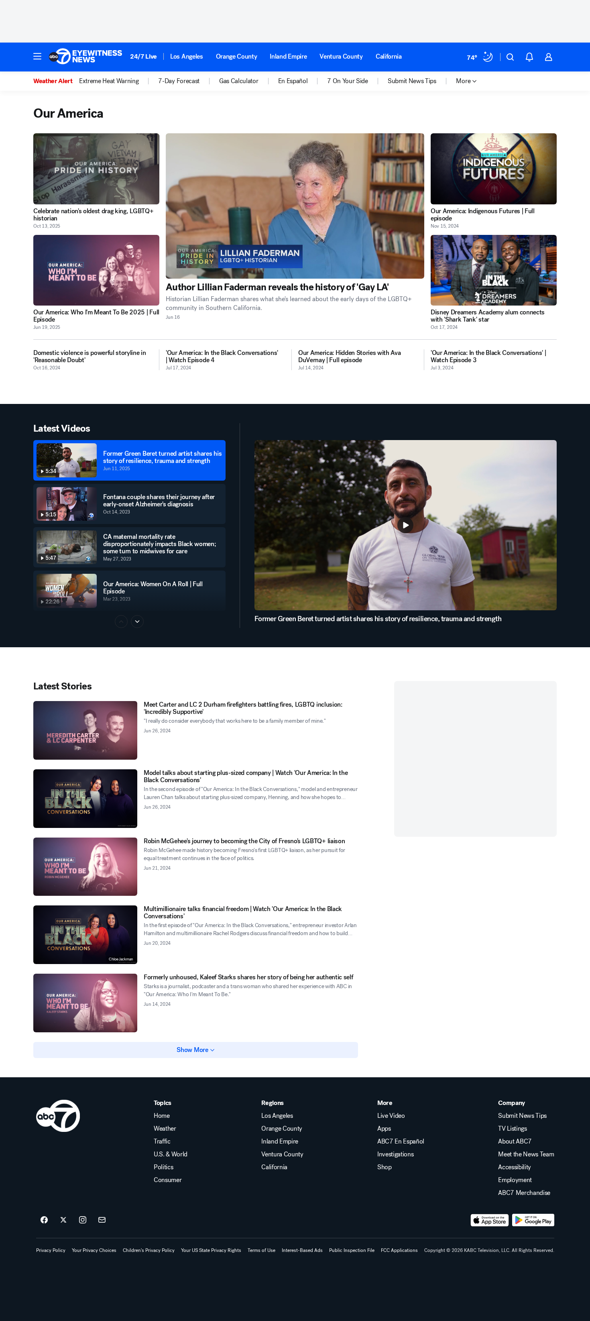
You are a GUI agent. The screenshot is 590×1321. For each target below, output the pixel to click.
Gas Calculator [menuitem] (238, 81)
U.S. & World (170, 1154)
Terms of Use (261, 1250)
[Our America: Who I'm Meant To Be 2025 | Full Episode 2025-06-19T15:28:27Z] (96, 270)
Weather (165, 1128)
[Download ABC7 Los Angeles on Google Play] (533, 1220)
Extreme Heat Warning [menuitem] (109, 81)
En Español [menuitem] (293, 81)
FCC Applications (399, 1250)
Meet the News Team (526, 1154)
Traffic (162, 1141)
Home (162, 1116)
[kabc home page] (58, 1116)
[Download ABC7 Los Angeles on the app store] (489, 1220)
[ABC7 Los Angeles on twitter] (63, 1220)
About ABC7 (515, 1141)
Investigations (395, 1154)
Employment (515, 1180)
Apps (384, 1128)
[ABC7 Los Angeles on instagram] (83, 1220)
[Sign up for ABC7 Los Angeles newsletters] (102, 1220)
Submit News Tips (522, 1116)
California (389, 56)
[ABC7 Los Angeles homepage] (85, 57)
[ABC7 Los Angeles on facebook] (44, 1220)
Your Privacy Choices (94, 1250)
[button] (37, 56)
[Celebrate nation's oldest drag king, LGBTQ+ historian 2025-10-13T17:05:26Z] (96, 168)
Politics (163, 1167)
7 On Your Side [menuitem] (347, 81)
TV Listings (512, 1128)
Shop (384, 1167)
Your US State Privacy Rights (211, 1250)
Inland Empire (288, 56)
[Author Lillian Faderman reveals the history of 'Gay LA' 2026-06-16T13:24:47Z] (295, 206)
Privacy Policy (50, 1250)
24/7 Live (143, 56)
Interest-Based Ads (302, 1250)
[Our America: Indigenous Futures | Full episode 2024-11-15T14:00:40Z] (494, 168)
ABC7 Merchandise (524, 1193)
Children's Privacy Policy (149, 1250)
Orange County (236, 56)
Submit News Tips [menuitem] (412, 81)
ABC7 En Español (400, 1141)
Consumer (167, 1180)
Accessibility (514, 1167)
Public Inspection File (351, 1250)
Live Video (391, 1116)
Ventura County (341, 56)
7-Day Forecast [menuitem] (178, 81)
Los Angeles (186, 56)
